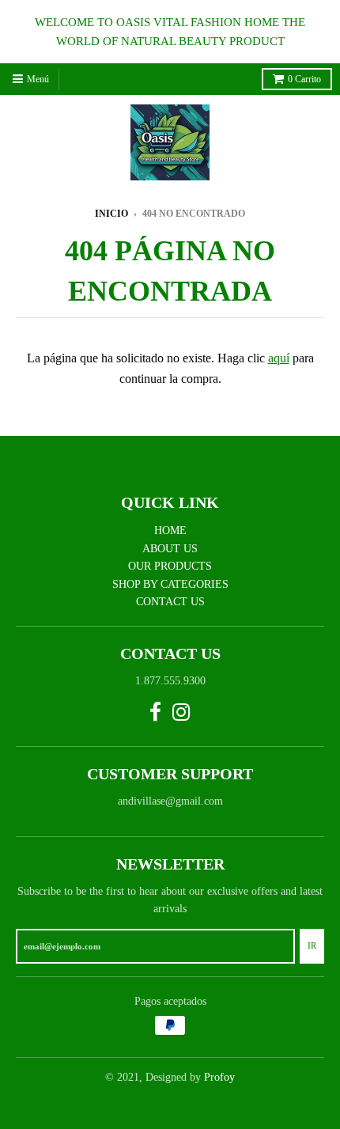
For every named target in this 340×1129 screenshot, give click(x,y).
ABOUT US (170, 549)
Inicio (111, 213)
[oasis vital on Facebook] (155, 713)
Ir (312, 945)
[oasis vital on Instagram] (181, 713)
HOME (170, 530)
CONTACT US (170, 602)
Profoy (219, 1077)
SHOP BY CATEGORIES (170, 584)
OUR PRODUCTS (170, 566)
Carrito (304, 79)
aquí (278, 358)
